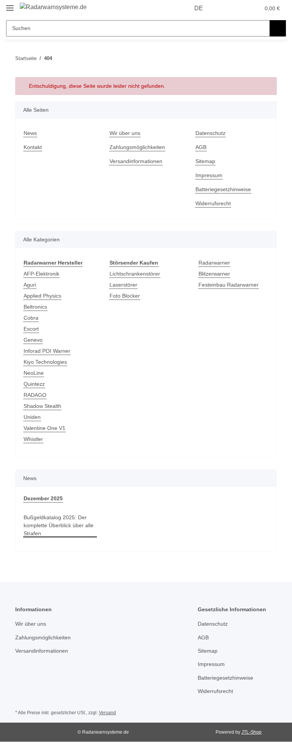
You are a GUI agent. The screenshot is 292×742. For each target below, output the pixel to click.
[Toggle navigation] (10, 5)
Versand (107, 712)
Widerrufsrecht (213, 203)
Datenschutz (210, 133)
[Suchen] (278, 28)
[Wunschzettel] (239, 8)
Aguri (30, 285)
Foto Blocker (125, 296)
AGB (200, 147)
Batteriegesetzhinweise (223, 189)
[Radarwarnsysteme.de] (53, 7)
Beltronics (35, 307)
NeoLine (34, 373)
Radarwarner (214, 263)
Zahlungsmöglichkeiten (137, 147)
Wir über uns (125, 133)
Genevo (33, 340)
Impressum (208, 175)
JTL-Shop (251, 732)
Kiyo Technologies (45, 362)
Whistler (33, 439)
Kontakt (33, 147)
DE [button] (198, 8)
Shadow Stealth (42, 406)
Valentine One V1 (44, 428)
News (30, 133)
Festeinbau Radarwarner (228, 285)
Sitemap (205, 161)
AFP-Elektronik (41, 274)
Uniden (32, 417)
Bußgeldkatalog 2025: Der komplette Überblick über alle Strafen (59, 525)
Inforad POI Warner (47, 351)
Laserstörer (123, 285)
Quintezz (34, 384)
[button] (224, 8)
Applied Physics (42, 296)
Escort (31, 329)
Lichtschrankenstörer (135, 274)
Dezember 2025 (43, 498)
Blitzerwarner (214, 274)
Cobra (31, 318)
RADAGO (35, 395)
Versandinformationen (136, 161)
